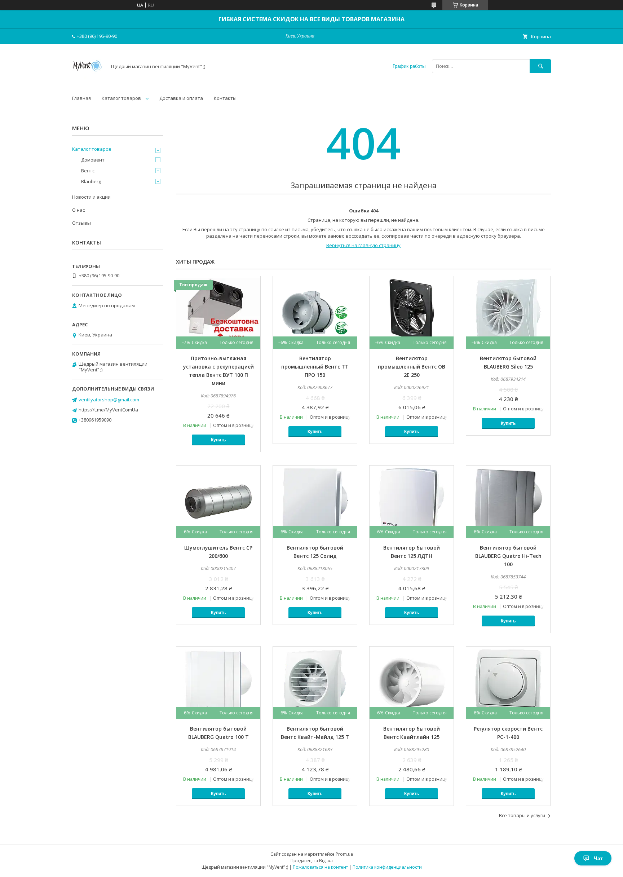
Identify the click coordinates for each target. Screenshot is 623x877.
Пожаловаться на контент (320, 867)
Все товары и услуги (522, 815)
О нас (78, 210)
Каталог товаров (121, 98)
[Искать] (540, 66)
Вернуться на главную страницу (363, 245)
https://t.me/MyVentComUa (108, 410)
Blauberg (91, 181)
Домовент (93, 160)
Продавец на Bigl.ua (312, 861)
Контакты (225, 98)
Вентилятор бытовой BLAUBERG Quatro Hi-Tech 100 (508, 556)
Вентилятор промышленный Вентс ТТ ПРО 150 (315, 366)
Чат (598, 858)
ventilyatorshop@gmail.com (109, 399)
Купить (218, 439)
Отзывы (81, 223)
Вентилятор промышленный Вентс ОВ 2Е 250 (411, 366)
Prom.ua (344, 854)
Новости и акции (91, 197)
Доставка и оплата (181, 98)
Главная (81, 98)
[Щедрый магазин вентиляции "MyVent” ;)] (87, 79)
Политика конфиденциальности (387, 867)
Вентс (87, 170)
